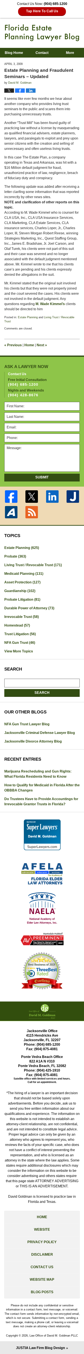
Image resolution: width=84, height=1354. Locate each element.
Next (42, 345)
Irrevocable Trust (21, 617)
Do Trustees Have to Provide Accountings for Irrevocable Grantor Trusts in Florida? (41, 801)
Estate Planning (28, 317)
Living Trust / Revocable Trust (33, 565)
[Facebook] (11, 496)
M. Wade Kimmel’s (50, 304)
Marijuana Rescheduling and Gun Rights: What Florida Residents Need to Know (38, 773)
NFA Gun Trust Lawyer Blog (27, 724)
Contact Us (42, 1267)
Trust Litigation (20, 634)
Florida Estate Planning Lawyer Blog (42, 32)
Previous (13, 345)
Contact (42, 53)
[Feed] (32, 512)
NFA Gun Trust (19, 642)
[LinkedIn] (52, 496)
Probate (15, 556)
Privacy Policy (42, 1242)
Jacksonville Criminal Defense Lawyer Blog (39, 733)
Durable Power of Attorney (29, 608)
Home (29, 345)
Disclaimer (42, 1254)
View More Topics (18, 651)
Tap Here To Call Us (42, 11)
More (70, 53)
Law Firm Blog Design (40, 1348)
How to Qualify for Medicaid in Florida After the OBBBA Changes (42, 787)
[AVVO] (11, 512)
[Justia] (73, 496)
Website (42, 1229)
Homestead (17, 625)
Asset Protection (22, 582)
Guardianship (19, 591)
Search (42, 692)
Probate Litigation (22, 599)
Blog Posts (42, 1292)
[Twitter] (32, 496)
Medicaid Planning (23, 573)
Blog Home (14, 53)
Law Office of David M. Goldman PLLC (54, 1335)
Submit (42, 477)
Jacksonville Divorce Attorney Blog (33, 741)
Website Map (42, 1279)
